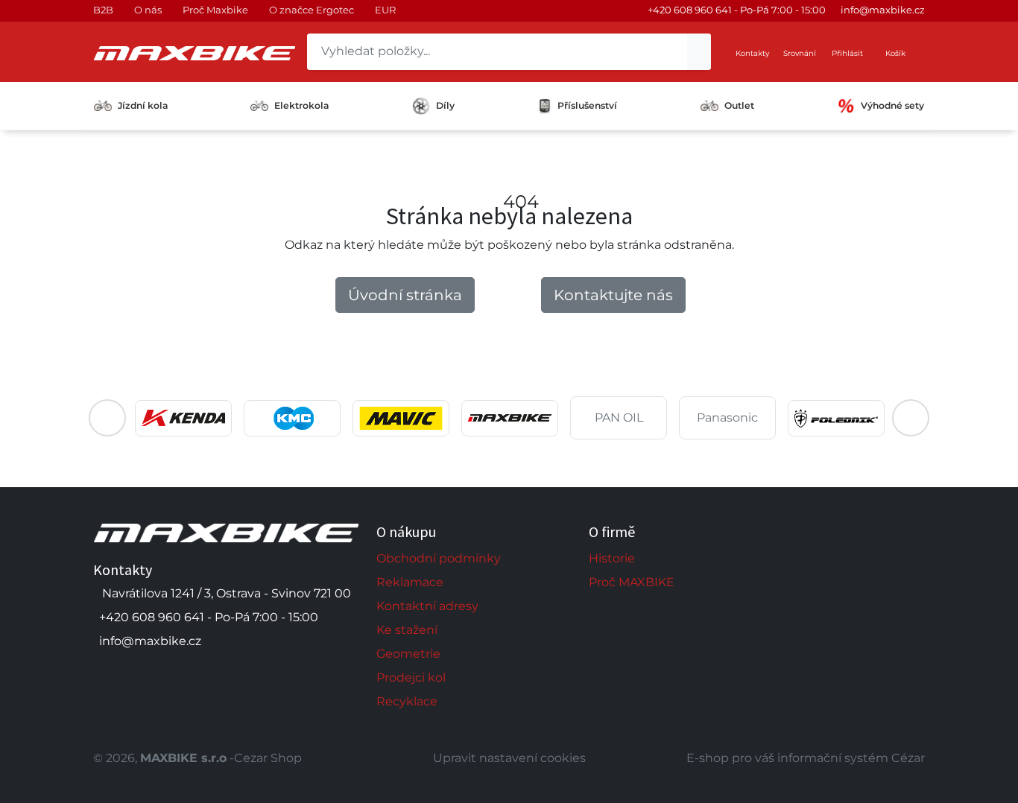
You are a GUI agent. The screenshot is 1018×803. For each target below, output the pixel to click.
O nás (148, 10)
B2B (103, 10)
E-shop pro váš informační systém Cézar (805, 758)
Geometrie (408, 654)
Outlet (739, 105)
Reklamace (409, 582)
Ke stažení (406, 630)
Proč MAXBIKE (631, 582)
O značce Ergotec (311, 10)
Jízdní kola (143, 105)
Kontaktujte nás (613, 295)
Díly (445, 105)
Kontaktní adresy (427, 606)
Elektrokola (301, 105)
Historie (612, 558)
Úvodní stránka (405, 295)
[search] (699, 52)
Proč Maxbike (215, 10)
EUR (385, 10)
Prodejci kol (411, 677)
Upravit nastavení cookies (509, 758)
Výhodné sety (892, 105)
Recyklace (406, 701)
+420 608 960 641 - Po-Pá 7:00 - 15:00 (737, 10)
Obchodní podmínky (438, 558)
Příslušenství (587, 105)
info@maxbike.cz (883, 10)
